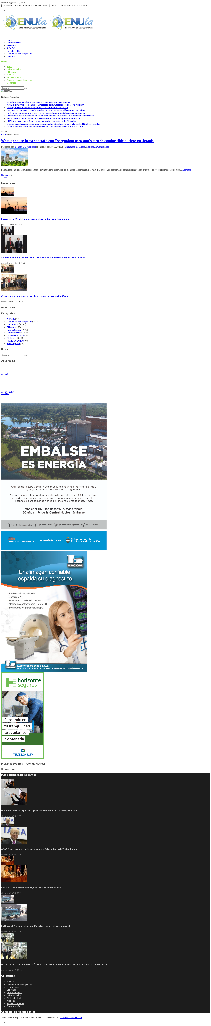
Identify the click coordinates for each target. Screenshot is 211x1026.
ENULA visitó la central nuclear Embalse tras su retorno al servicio (36, 926)
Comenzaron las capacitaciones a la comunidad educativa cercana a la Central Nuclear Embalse (53, 123)
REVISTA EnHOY (15, 340)
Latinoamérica (14, 42)
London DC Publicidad (25, 147)
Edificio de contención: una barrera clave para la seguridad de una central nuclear (46, 112)
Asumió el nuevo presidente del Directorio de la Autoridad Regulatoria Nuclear (45, 104)
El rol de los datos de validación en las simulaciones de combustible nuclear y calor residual (51, 115)
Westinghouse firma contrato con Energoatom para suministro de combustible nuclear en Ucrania (77, 140)
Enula (9, 39)
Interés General (14, 329)
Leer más (186, 170)
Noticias (90, 147)
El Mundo (11, 45)
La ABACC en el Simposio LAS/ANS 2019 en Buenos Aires (31, 887)
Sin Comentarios (101, 147)
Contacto (11, 56)
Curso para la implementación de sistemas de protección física (37, 107)
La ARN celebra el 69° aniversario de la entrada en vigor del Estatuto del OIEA (45, 126)
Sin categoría (13, 343)
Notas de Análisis (15, 335)
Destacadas (70, 147)
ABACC (11, 48)
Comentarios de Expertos (19, 53)
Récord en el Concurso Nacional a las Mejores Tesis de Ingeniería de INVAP (44, 118)
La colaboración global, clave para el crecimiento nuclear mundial (38, 101)
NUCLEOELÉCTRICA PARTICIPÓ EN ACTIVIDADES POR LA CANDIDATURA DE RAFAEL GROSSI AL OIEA (55, 964)
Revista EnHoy (14, 50)
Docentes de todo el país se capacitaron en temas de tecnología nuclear (39, 810)
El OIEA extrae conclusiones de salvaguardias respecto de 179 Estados (41, 121)
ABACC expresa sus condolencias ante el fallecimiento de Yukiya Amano (39, 849)
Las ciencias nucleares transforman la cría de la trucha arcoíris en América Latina (46, 110)
